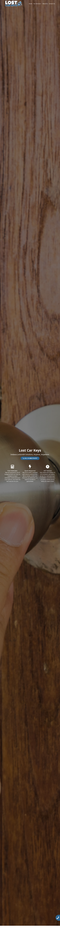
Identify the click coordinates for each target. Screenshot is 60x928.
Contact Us (52, 3)
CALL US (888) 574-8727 (30, 458)
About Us (45, 3)
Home (30, 3)
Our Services (36, 3)
